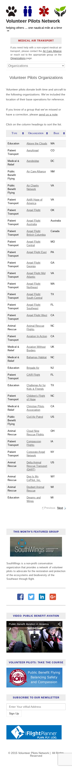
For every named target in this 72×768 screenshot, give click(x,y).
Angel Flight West (37, 315)
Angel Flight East (37, 252)
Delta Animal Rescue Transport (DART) (37, 466)
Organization (35, 133)
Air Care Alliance (52, 51)
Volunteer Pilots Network (33, 21)
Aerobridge (33, 160)
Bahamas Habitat (37, 357)
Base (56, 133)
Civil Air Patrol (35, 416)
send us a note (48, 114)
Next (60, 507)
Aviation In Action (37, 336)
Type (14, 133)
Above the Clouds (37, 143)
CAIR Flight (33, 374)
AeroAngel (33, 150)
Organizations (18, 58)
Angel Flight (33, 210)
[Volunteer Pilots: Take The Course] (34, 686)
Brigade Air (33, 367)
